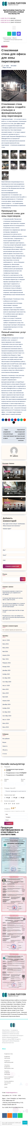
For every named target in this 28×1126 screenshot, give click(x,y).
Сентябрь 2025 (7, 681)
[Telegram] (14, 34)
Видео (4, 742)
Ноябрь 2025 (6, 674)
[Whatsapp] (9, 34)
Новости (5, 746)
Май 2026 (5, 651)
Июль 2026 (6, 644)
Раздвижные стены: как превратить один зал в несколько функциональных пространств (14, 617)
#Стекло (9, 67)
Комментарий (7, 528)
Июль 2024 (6, 723)
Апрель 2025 (6, 700)
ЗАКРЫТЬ (25, 1122)
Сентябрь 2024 (7, 715)
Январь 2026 (6, 666)
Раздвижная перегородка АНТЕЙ (15, 770)
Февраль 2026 (7, 663)
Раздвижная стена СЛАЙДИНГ (16, 773)
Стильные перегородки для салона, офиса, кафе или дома (13, 598)
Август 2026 (6, 640)
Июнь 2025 (6, 693)
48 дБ (22, 797)
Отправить (9, 823)
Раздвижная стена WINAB (14, 775)
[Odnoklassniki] (9, 1115)
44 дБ (15, 797)
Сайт (4, 560)
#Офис (4, 67)
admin (7, 65)
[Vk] (4, 1115)
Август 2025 (6, 685)
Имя (4, 550)
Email (5, 555)
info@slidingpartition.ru (11, 1092)
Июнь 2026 (6, 647)
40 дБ (8, 797)
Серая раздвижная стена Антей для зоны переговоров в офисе (8, 434)
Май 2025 (5, 697)
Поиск (5, 574)
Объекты (4, 46)
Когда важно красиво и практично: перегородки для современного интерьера (12, 592)
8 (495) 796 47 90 (5, 18)
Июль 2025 (6, 689)
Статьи (5, 753)
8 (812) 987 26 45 (5, 20)
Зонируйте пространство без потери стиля (13, 611)
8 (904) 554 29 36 (5, 22)
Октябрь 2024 (6, 712)
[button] (14, 28)
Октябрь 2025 (6, 678)
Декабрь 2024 (6, 704)
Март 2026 (6, 659)
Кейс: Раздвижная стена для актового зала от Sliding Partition (13, 507)
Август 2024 (6, 719)
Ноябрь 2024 (6, 708)
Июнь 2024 (6, 727)
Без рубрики (6, 738)
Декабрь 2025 (6, 670)
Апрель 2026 (6, 655)
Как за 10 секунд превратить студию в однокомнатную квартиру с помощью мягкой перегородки (14, 605)
